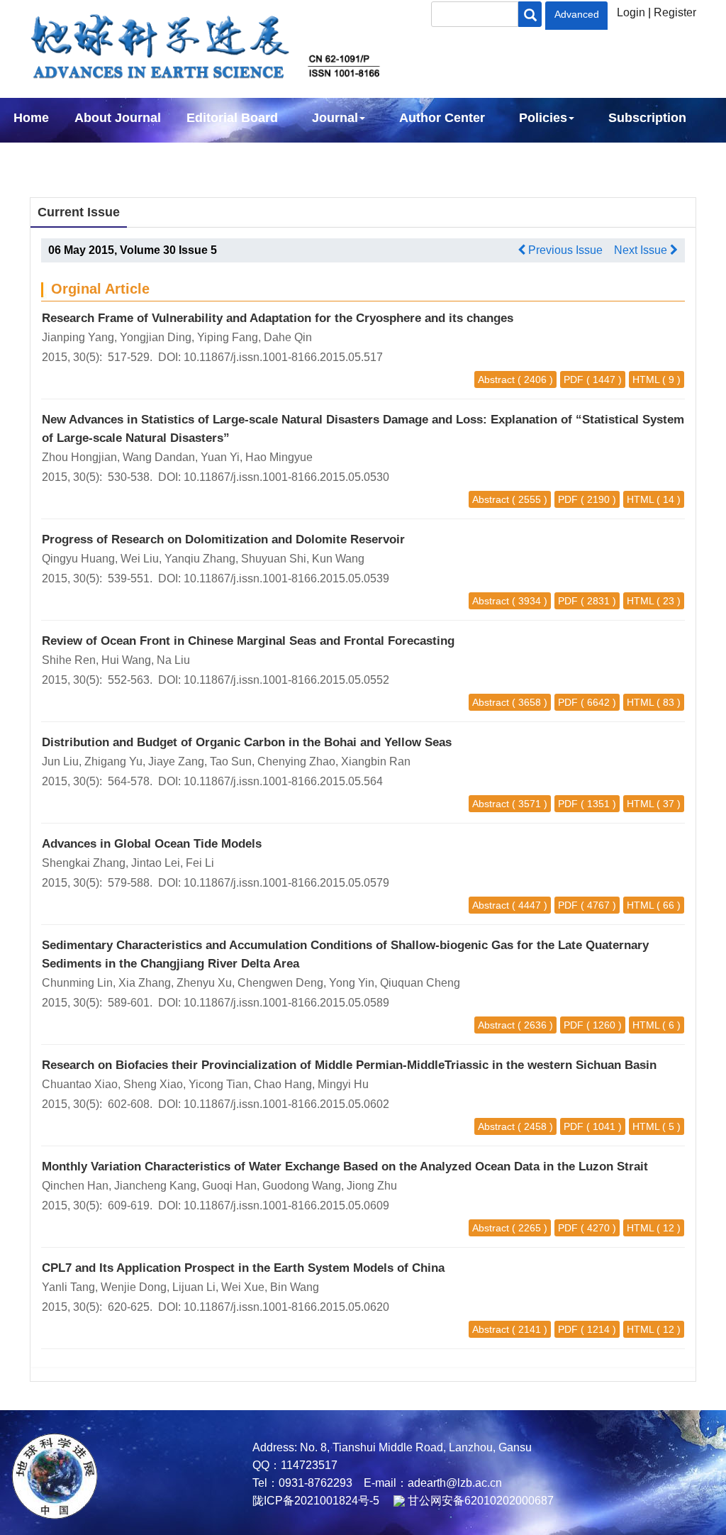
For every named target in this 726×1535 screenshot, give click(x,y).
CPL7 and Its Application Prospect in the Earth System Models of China (243, 1268)
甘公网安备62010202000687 (479, 1501)
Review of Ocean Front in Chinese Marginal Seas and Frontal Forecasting (248, 641)
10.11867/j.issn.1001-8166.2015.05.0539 (286, 578)
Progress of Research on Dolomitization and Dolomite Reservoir (223, 539)
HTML (645, 379)
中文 (119, 156)
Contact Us (47, 156)
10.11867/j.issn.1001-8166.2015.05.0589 (286, 1003)
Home (31, 118)
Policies (543, 118)
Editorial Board (232, 118)
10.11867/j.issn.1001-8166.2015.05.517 (283, 357)
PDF (573, 379)
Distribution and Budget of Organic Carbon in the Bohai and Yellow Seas (247, 742)
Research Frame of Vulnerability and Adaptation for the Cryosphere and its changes (277, 318)
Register (675, 12)
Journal (335, 118)
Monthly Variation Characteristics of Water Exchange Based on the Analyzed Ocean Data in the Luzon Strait (345, 1166)
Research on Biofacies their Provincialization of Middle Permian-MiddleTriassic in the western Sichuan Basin (349, 1065)
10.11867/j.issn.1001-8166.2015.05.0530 (286, 477)
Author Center (442, 118)
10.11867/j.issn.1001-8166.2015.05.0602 (286, 1104)
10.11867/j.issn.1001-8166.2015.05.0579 (286, 883)
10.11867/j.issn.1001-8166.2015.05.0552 (286, 680)
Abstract (496, 379)
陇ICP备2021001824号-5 (315, 1501)
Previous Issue (564, 250)
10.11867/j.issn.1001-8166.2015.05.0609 (286, 1205)
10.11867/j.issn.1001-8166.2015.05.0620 (286, 1307)
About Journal (117, 118)
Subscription (647, 118)
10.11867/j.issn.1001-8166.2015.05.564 (283, 781)
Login (631, 12)
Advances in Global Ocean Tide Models (152, 843)
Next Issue (642, 250)
